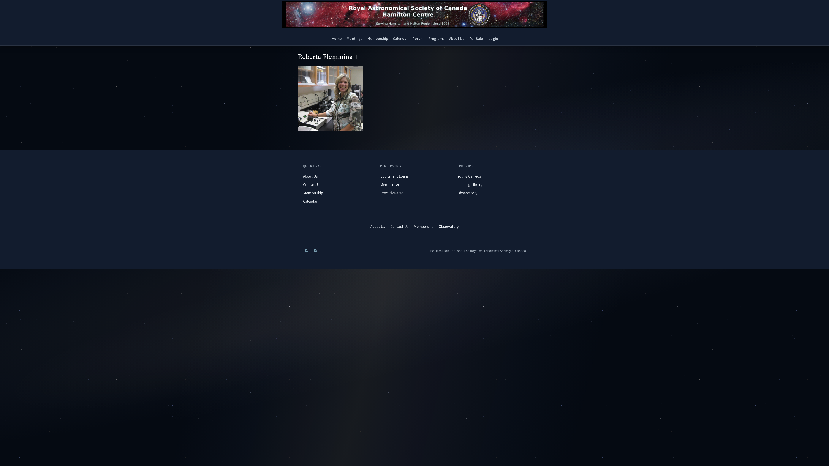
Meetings (354, 38)
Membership (377, 38)
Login (493, 38)
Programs (436, 38)
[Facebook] (306, 250)
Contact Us (312, 184)
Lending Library (469, 184)
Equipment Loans (394, 176)
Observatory (467, 193)
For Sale (476, 38)
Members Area (391, 184)
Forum (418, 38)
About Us (456, 38)
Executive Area (391, 193)
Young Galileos (469, 176)
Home (337, 38)
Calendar (400, 38)
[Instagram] (316, 250)
